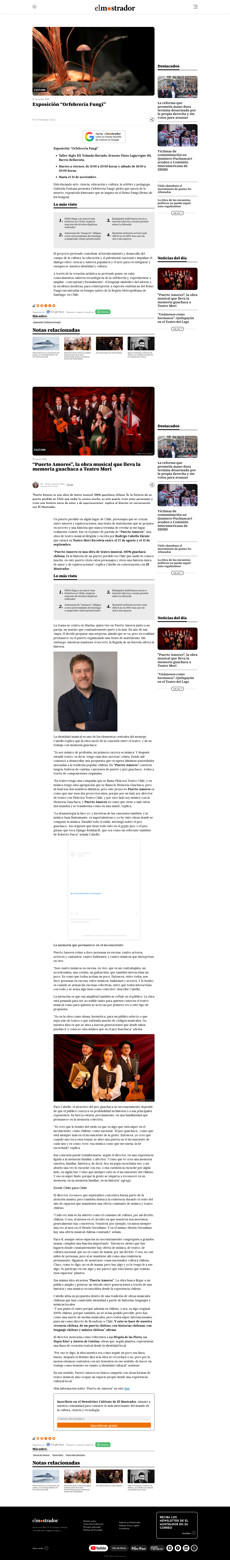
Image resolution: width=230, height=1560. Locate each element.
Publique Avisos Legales (129, 1525)
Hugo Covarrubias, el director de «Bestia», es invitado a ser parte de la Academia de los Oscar (140, 355)
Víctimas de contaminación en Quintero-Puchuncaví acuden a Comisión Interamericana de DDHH (175, 160)
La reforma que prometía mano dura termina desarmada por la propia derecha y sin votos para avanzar (177, 110)
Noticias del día (172, 258)
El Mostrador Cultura (46, 119)
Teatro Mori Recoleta (75, 1455)
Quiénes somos (89, 1520)
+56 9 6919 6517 (38, 1530)
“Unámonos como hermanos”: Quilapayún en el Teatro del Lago (176, 318)
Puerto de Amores (41, 1455)
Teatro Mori (57, 1455)
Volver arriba (37, 1548)
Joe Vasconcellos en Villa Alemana (109, 353)
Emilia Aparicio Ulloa (55, 483)
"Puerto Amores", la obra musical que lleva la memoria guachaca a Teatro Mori (178, 300)
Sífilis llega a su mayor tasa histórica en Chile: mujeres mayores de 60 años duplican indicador (81, 223)
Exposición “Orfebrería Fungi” (47, 322)
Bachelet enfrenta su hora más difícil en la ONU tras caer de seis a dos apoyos (129, 235)
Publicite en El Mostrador (129, 1522)
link (126, 1388)
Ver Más (176, 213)
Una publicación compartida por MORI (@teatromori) (104, 935)
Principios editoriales (92, 1526)
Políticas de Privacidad (92, 1529)
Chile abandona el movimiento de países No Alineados (174, 189)
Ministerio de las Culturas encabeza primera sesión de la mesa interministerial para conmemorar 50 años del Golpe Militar (77, 356)
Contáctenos (124, 1528)
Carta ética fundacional (93, 1523)
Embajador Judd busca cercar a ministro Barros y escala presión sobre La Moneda (130, 221)
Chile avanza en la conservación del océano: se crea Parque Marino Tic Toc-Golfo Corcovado (45, 355)
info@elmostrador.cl (53, 1530)
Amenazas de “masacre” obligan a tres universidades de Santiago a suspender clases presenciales (83, 235)
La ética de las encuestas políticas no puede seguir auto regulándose (174, 203)
